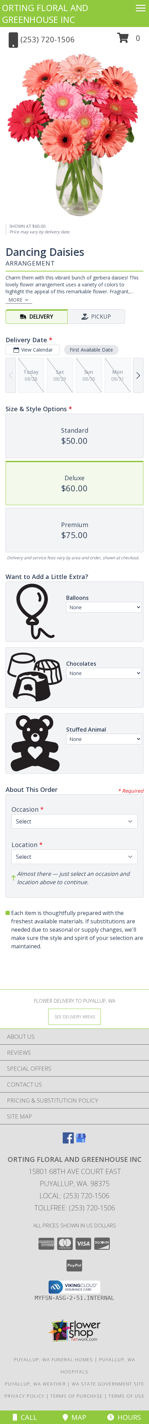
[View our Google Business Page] (80, 1141)
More (15, 299)
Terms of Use (126, 1396)
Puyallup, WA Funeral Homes (53, 1359)
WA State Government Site (108, 1384)
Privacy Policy (24, 1396)
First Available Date (91, 349)
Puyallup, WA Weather (35, 1384)
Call (27, 1417)
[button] (128, 40)
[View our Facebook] (68, 1141)
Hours (127, 1417)
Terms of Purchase (76, 1396)
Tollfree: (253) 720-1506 (74, 1207)
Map (77, 1417)
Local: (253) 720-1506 (74, 1195)
